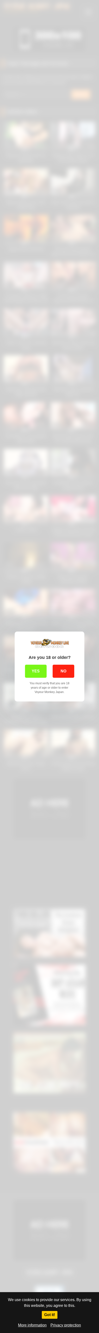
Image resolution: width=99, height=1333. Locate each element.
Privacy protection (65, 1325)
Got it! (49, 1315)
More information (32, 1325)
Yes (36, 671)
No (63, 671)
